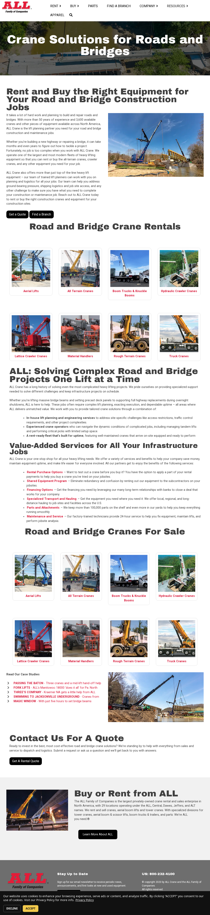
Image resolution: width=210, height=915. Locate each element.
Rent (54, 6)
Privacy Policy (84, 900)
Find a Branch (119, 6)
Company (147, 6)
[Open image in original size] (17, 7)
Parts (93, 6)
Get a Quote (17, 214)
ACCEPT (30, 908)
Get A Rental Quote (25, 761)
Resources (176, 6)
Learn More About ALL (98, 834)
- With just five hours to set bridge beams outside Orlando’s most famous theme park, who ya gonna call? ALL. (52, 704)
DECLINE (12, 908)
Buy (73, 6)
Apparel (57, 15)
